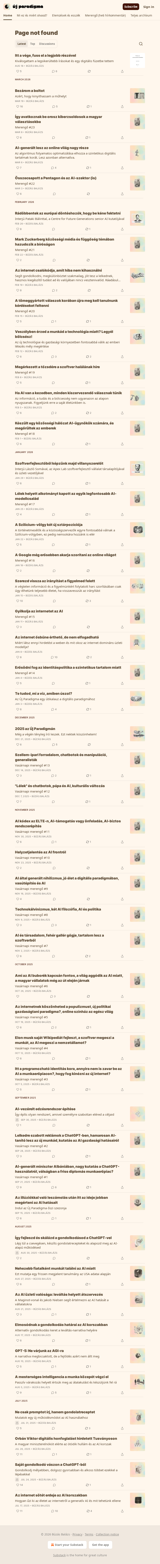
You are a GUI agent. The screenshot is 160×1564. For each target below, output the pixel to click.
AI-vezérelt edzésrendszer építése (45, 1109)
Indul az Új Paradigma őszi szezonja (40, 1208)
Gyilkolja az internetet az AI (39, 611)
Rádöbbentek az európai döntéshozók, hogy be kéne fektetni (68, 213)
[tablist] (36, 44)
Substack (59, 1555)
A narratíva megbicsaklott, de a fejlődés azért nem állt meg (57, 1356)
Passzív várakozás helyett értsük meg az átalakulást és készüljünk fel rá (66, 1382)
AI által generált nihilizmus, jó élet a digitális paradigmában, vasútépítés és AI (67, 880)
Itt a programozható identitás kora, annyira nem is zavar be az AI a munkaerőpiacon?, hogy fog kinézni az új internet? (68, 1071)
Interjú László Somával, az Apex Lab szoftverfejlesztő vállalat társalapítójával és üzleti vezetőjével (69, 471)
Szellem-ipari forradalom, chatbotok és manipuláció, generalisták (61, 757)
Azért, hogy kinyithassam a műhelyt (40, 96)
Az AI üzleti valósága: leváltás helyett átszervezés (59, 1294)
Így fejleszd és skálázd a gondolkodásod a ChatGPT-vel (63, 1238)
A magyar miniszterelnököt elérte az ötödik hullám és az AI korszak (63, 1444)
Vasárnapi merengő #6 (31, 986)
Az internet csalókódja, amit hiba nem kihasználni (58, 270)
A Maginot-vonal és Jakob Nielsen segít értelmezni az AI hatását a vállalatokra (62, 1302)
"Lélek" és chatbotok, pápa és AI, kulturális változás (60, 786)
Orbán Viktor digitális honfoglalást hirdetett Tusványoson (66, 1438)
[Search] (141, 44)
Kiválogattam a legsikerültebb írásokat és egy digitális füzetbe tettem (64, 61)
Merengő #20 (25, 311)
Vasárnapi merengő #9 (31, 889)
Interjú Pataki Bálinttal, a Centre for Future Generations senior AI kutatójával (69, 219)
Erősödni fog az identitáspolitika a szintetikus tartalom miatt (68, 667)
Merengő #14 (25, 673)
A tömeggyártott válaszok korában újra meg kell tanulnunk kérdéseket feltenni (66, 303)
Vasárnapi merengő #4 (31, 1048)
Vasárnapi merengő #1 (31, 1177)
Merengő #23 (25, 127)
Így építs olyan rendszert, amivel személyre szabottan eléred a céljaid (64, 1114)
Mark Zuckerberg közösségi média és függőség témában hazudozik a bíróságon (64, 241)
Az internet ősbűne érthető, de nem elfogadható (57, 637)
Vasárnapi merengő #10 (32, 857)
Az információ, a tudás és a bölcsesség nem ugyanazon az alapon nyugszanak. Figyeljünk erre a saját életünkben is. (62, 400)
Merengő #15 (25, 617)
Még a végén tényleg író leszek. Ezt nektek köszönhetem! (56, 734)
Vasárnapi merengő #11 (32, 831)
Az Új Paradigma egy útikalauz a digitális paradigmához (55, 699)
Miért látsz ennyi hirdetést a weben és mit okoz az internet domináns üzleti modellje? (68, 645)
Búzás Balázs (35, 65)
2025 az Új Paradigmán (35, 729)
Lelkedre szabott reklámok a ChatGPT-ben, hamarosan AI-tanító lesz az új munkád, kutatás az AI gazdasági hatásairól (67, 1138)
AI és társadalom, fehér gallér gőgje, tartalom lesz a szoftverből (59, 937)
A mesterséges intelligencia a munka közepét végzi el (62, 1377)
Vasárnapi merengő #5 (31, 1017)
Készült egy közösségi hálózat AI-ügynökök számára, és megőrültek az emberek (64, 425)
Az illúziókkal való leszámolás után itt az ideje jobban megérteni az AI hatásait (61, 1200)
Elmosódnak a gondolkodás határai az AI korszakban (61, 1325)
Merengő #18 (25, 433)
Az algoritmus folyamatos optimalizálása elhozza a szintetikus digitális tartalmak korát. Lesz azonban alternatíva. (65, 155)
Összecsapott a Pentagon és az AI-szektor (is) (55, 178)
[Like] (17, 996)
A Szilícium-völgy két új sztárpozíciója (48, 525)
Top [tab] (32, 44)
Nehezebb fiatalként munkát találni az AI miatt (55, 1268)
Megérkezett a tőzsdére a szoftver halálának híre (57, 367)
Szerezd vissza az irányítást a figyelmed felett (55, 581)
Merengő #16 (25, 560)
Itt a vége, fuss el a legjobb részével (45, 55)
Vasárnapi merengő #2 (31, 1146)
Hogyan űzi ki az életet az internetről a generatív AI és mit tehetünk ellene (68, 1501)
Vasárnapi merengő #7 (31, 946)
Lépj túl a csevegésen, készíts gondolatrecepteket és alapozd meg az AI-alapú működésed (66, 1245)
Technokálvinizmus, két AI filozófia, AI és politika (58, 909)
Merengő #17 (25, 504)
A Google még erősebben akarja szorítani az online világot (65, 555)
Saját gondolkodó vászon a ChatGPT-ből (50, 1464)
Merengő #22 (25, 183)
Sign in (148, 7)
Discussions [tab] (47, 44)
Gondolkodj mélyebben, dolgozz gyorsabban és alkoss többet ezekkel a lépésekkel (66, 1472)
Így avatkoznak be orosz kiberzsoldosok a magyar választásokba (58, 119)
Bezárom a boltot (30, 91)
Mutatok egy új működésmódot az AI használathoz (51, 1417)
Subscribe (131, 7)
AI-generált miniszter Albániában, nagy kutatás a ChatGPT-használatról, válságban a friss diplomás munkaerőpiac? (67, 1169)
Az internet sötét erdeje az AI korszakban (51, 1495)
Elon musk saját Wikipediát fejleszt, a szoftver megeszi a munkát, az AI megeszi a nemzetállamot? (64, 1040)
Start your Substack (69, 1545)
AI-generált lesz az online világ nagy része (52, 148)
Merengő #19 (25, 372)
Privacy (77, 1534)
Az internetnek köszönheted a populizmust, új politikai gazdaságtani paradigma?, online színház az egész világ (64, 1009)
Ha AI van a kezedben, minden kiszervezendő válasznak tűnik (68, 393)
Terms (89, 1534)
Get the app (100, 1545)
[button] (7, 15)
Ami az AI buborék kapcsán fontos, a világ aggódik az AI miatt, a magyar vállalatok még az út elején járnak (69, 978)
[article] (80, 63)
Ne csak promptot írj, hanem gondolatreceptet (55, 1412)
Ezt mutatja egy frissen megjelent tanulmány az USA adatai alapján (63, 1274)
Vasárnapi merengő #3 (31, 1079)
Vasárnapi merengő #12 (32, 791)
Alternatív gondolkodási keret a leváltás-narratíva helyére (56, 1330)
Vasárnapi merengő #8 (31, 915)
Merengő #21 (25, 250)
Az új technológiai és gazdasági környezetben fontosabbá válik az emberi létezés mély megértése (67, 344)
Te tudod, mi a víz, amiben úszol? (43, 693)
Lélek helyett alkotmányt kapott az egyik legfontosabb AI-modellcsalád (65, 496)
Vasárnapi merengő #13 (32, 765)
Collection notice (107, 1534)
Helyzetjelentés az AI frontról (40, 852)
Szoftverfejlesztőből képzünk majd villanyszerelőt (59, 463)
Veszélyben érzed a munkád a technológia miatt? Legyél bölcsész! (64, 334)
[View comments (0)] (53, 137)
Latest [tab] (22, 44)
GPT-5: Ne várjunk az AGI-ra (39, 1351)
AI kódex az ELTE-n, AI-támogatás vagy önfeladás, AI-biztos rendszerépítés (68, 823)
